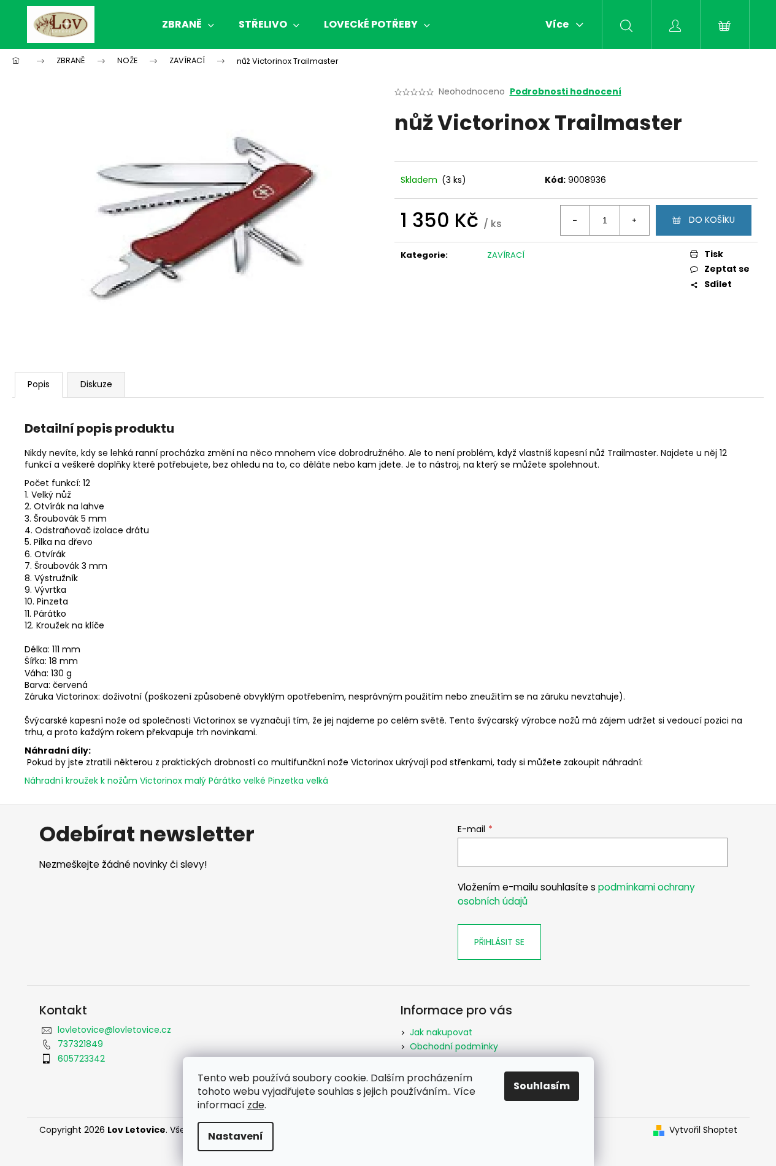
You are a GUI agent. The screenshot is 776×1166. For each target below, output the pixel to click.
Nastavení (235, 1136)
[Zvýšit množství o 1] (634, 220)
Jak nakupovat (441, 1032)
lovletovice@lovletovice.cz (114, 1030)
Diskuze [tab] (96, 384)
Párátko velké (237, 780)
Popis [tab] (39, 384)
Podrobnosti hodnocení (565, 92)
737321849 (80, 1044)
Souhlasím (541, 1086)
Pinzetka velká (298, 780)
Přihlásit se (499, 942)
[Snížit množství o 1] (575, 220)
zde (255, 1105)
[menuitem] (188, 24)
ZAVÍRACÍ (505, 255)
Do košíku (712, 220)
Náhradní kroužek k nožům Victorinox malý (115, 780)
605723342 (81, 1058)
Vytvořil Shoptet (703, 1130)
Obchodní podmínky (454, 1046)
